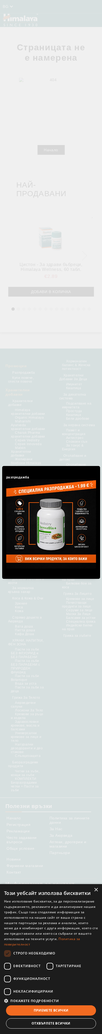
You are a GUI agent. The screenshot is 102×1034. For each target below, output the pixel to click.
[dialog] (51, 959)
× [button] (96, 890)
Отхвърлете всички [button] (51, 1023)
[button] (51, 1000)
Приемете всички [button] (51, 1010)
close (97, 465)
